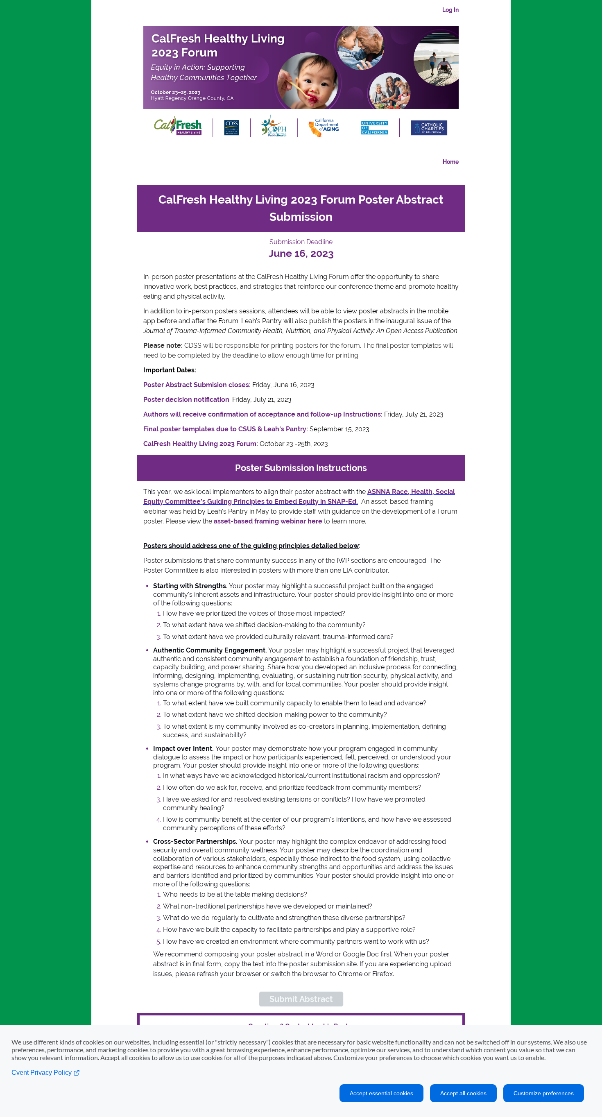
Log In (450, 10)
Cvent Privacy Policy (42, 1072)
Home (451, 162)
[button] (301, 999)
